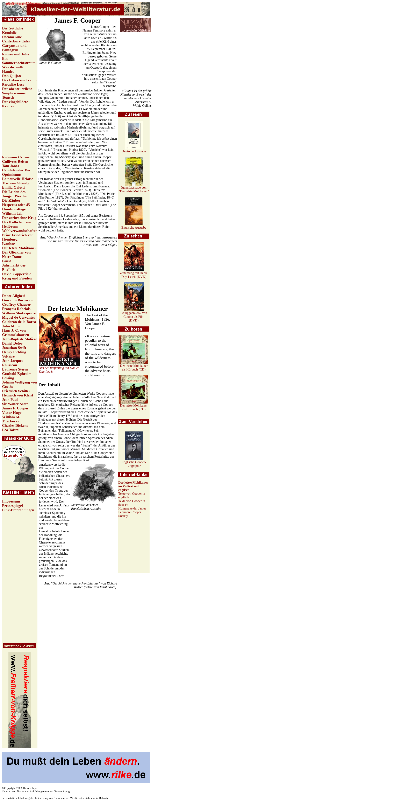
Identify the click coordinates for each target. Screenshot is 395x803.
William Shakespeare (19, 313)
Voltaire (8, 356)
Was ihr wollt (12, 67)
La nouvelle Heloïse (17, 179)
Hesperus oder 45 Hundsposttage (16, 207)
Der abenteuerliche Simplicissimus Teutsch (17, 93)
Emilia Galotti (13, 187)
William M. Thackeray (11, 419)
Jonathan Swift (14, 348)
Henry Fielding (14, 352)
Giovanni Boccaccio (17, 300)
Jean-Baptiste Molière (19, 339)
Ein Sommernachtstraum (19, 60)
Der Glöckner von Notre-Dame (16, 254)
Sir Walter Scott (15, 404)
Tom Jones (10, 166)
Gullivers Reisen (15, 161)
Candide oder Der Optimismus (16, 172)
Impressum (11, 501)
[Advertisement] (135, 61)
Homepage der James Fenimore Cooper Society (132, 512)
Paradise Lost (13, 84)
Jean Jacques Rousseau (12, 363)
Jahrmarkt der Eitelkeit (14, 267)
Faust (6, 261)
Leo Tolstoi (11, 430)
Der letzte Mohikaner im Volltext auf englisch (133, 486)
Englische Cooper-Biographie (134, 464)
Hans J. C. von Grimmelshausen (15, 332)
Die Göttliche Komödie (12, 30)
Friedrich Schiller (16, 391)
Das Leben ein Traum (19, 80)
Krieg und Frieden (17, 278)
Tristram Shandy (15, 183)
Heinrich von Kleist (17, 395)
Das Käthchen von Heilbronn (16, 224)
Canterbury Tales (16, 41)
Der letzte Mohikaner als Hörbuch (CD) (134, 367)
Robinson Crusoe (15, 157)
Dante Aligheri (13, 296)
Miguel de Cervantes (18, 317)
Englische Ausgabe (133, 227)
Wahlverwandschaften (19, 231)
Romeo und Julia (15, 54)
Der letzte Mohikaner (19, 248)
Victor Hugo (12, 412)
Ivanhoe (8, 244)
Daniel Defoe (12, 343)
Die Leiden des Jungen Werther (15, 194)
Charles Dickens (15, 425)
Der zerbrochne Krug (19, 218)
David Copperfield (16, 274)
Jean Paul (10, 399)
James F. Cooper (15, 408)
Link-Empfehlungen (18, 510)
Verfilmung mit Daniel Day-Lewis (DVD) (133, 274)
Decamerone (12, 37)
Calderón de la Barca (19, 322)
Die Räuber (11, 200)
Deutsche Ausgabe (134, 151)
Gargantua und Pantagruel (14, 47)
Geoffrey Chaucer (16, 304)
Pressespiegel (12, 506)
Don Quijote (12, 76)
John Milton (12, 326)
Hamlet (8, 71)
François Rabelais (16, 309)
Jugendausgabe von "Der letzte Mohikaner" (133, 189)
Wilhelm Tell (12, 213)
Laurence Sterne (15, 369)
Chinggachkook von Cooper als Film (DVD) (134, 316)
